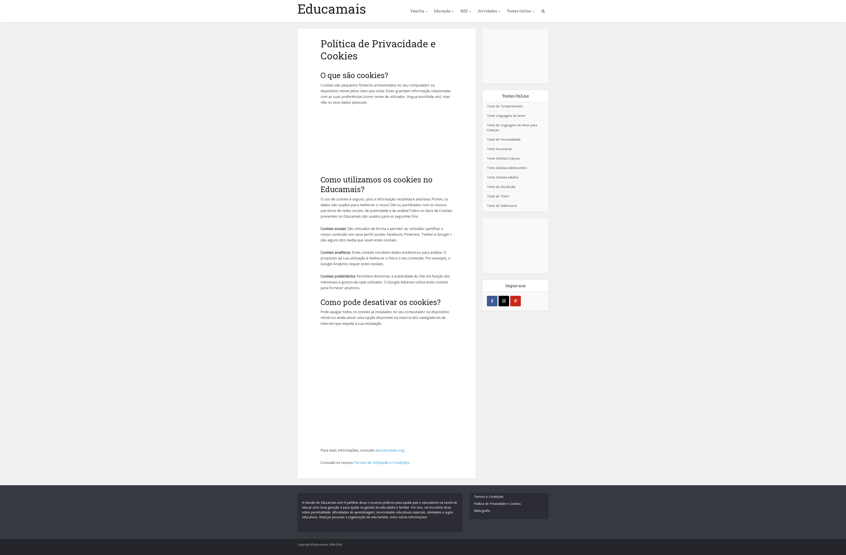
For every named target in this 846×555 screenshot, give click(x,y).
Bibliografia (482, 511)
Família (417, 11)
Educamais (331, 8)
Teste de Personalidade (504, 139)
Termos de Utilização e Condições (381, 462)
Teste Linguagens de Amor (506, 116)
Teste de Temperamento (505, 106)
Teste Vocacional (499, 149)
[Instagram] (504, 301)
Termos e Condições (489, 496)
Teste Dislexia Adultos (503, 177)
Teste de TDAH (498, 196)
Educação (442, 11)
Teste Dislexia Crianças (503, 158)
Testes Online (519, 11)
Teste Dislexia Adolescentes (507, 168)
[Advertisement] (387, 139)
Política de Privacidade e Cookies (497, 504)
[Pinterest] (515, 301)
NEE (464, 11)
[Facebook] (492, 301)
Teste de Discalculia (501, 187)
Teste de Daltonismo (502, 206)
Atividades (487, 11)
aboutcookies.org (389, 450)
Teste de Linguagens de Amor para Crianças (512, 127)
